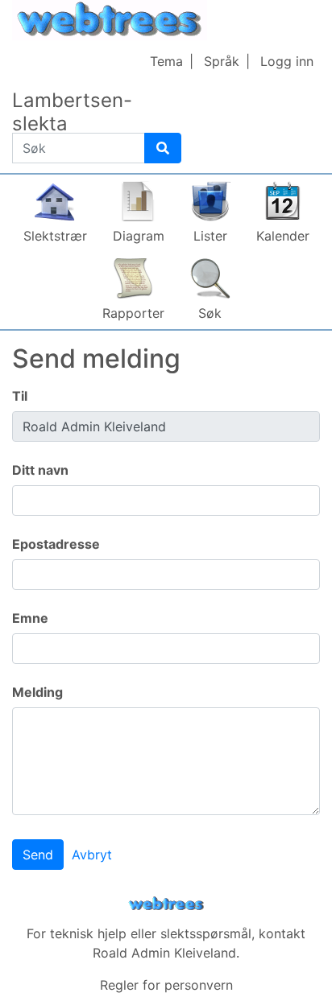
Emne (30, 618)
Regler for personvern (166, 985)
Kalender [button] (282, 236)
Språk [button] (221, 61)
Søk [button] (210, 313)
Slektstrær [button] (55, 236)
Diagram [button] (138, 236)
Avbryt (92, 855)
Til (19, 396)
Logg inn (286, 61)
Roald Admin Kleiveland (164, 953)
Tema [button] (166, 61)
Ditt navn (40, 470)
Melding (37, 692)
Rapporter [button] (133, 313)
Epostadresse (56, 544)
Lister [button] (210, 236)
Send (38, 855)
